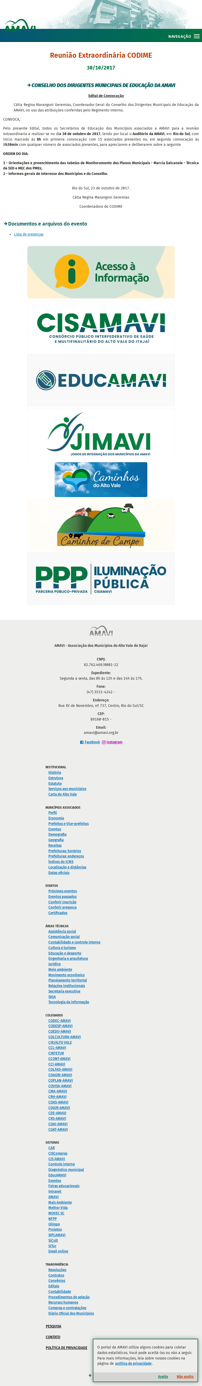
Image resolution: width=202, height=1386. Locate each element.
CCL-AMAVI (57, 1048)
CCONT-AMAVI (59, 1059)
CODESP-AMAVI (60, 1026)
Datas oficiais (58, 873)
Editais (53, 1286)
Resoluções (57, 1270)
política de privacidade (133, 1363)
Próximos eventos (62, 891)
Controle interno (61, 1164)
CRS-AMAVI (57, 1118)
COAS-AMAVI (58, 1102)
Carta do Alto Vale (62, 794)
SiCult (53, 1240)
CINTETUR (56, 1053)
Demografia (57, 834)
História (54, 772)
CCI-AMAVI (56, 1064)
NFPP (52, 1219)
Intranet (54, 1191)
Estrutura (55, 778)
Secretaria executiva (64, 991)
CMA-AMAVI (57, 1091)
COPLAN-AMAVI (60, 1080)
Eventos (54, 829)
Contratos (56, 1275)
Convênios (56, 1280)
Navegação (179, 36)
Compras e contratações (67, 1308)
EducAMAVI (57, 1175)
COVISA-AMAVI (60, 1086)
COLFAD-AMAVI (60, 1069)
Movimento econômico (66, 975)
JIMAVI (53, 1197)
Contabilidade (59, 1291)
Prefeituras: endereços (66, 856)
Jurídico (54, 964)
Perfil (52, 813)
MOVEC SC (56, 1213)
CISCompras (57, 1153)
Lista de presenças (28, 234)
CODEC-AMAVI (59, 1021)
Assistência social (62, 931)
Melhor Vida (58, 1208)
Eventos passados (62, 896)
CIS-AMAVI (56, 1159)
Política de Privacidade (66, 1348)
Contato (53, 1337)
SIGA (52, 997)
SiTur (52, 1246)
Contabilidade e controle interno (74, 942)
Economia (56, 818)
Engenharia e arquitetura (68, 958)
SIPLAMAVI (56, 1235)
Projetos (55, 1229)
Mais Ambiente (60, 1202)
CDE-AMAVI (57, 1113)
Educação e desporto (64, 953)
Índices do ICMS (60, 862)
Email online (58, 1251)
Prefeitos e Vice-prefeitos (68, 824)
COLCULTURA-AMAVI (64, 1037)
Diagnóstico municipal (66, 1170)
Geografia (56, 840)
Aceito (163, 1376)
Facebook (92, 742)
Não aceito (185, 1376)
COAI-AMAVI (58, 1124)
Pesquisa (53, 1326)
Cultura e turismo (62, 948)
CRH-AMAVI (57, 1097)
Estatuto (55, 783)
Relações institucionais (66, 986)
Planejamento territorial (67, 980)
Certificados (57, 913)
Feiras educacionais (63, 1186)
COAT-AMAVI (58, 1129)
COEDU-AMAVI (59, 1031)
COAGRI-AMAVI (60, 1075)
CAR (51, 1148)
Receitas (55, 845)
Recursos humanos (63, 1302)
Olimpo (54, 1224)
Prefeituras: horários (64, 851)
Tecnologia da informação (68, 1002)
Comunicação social (64, 937)
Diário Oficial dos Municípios (71, 1313)
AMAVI (103, 20)
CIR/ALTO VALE (60, 1042)
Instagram (114, 742)
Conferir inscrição (62, 902)
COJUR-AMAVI (59, 1108)
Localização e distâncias (67, 867)
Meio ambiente (60, 969)
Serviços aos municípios (67, 789)
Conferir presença (62, 907)
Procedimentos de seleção (69, 1297)
